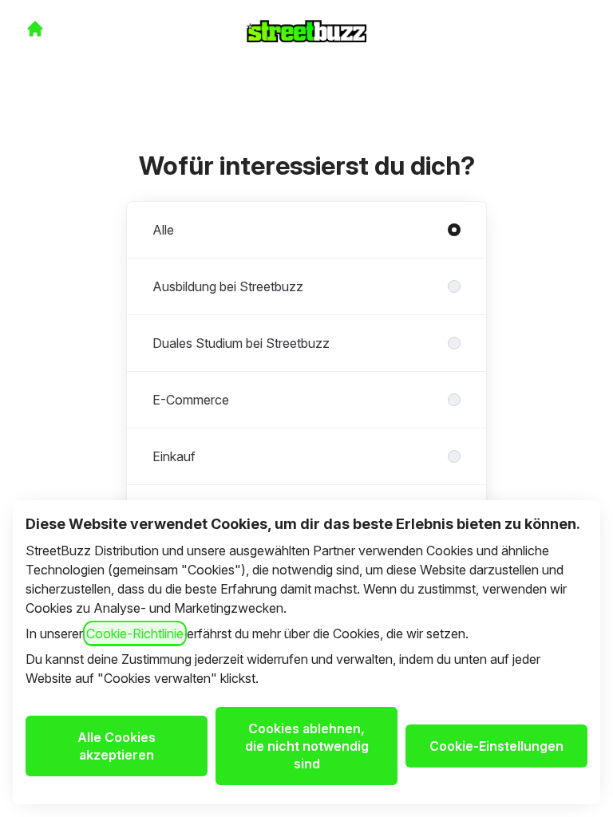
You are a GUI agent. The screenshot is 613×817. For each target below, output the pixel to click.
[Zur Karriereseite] (35, 28)
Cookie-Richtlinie (135, 633)
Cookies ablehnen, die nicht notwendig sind (307, 746)
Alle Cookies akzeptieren (116, 746)
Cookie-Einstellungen (496, 746)
